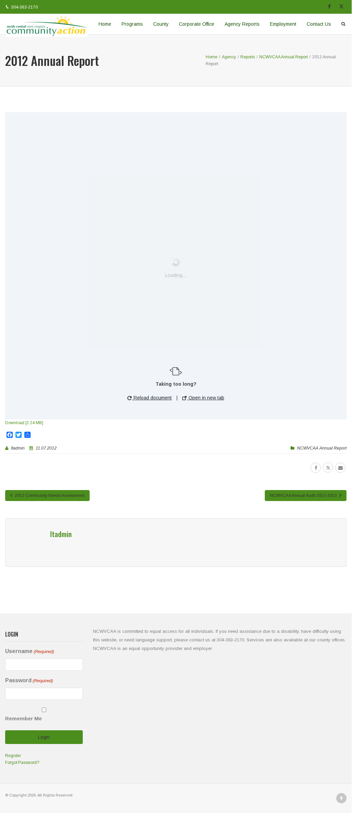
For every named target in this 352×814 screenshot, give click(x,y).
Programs (132, 24)
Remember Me (23, 718)
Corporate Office (196, 24)
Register (13, 755)
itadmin (18, 448)
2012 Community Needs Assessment (49, 495)
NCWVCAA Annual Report (322, 448)
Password (29, 680)
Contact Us (319, 24)
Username (29, 651)
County (161, 24)
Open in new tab (205, 397)
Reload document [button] (152, 397)
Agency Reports (242, 24)
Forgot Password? (22, 762)
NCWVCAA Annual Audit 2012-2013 (304, 495)
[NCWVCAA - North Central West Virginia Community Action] (46, 24)
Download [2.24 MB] (24, 422)
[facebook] (315, 468)
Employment (283, 24)
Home (105, 24)
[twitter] (328, 467)
